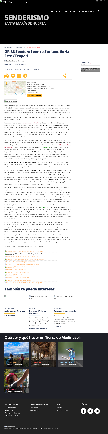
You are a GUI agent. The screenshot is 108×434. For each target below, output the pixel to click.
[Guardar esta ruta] (13, 76)
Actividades (34, 408)
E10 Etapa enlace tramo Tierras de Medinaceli (29, 251)
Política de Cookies (11, 416)
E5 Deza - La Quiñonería (21, 272)
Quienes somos (10, 408)
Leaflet (10, 94)
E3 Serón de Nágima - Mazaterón (24, 262)
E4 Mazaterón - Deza (20, 269)
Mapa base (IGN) (19, 94)
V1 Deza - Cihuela (19, 275)
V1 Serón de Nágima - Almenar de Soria (26, 264)
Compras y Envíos (62, 410)
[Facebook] (83, 410)
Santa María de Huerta (33, 47)
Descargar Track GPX (34, 95)
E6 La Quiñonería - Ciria (21, 277)
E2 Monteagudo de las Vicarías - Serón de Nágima (29, 259)
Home (6, 47)
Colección (59, 408)
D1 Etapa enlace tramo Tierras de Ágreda (29, 283)
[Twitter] (90, 410)
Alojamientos (35, 410)
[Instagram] (97, 410)
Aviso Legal (9, 410)
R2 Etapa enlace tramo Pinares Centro (28, 256)
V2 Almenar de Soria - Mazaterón (24, 267)
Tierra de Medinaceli (19, 47)
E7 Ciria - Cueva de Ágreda (22, 280)
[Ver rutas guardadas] (19, 76)
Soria (10, 47)
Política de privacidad (12, 413)
